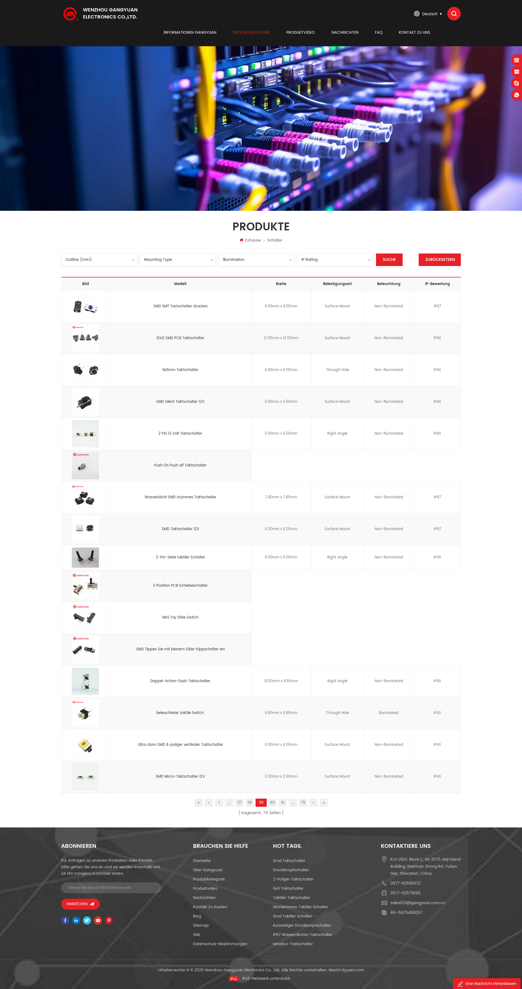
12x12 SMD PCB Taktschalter (180, 338)
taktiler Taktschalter (291, 898)
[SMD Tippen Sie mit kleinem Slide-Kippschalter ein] (85, 650)
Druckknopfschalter (291, 870)
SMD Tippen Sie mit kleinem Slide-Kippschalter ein (180, 649)
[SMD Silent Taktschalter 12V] (85, 402)
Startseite (202, 861)
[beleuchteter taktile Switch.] (85, 713)
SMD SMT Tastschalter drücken (180, 306)
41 (283, 802)
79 (303, 802)
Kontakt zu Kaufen (210, 907)
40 (272, 802)
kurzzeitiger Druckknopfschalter (302, 925)
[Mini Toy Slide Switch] (85, 618)
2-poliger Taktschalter (293, 879)
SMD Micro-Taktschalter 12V (180, 777)
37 (239, 802)
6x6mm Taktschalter (180, 370)
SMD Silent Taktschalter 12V (180, 402)
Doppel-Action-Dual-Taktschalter (180, 681)
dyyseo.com (352, 970)
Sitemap (201, 925)
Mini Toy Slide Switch (180, 617)
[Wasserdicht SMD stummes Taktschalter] (85, 497)
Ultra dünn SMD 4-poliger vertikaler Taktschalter (180, 745)
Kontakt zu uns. (415, 32)
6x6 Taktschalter (288, 888)
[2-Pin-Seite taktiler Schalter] (85, 558)
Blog (197, 916)
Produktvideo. (300, 32)
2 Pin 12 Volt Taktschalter (180, 434)
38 (249, 802)
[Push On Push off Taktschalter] (85, 466)
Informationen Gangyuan (190, 32)
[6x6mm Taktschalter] (85, 370)
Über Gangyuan (208, 870)
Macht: (346, 970)
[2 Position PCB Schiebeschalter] (85, 586)
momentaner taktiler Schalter (300, 907)
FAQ (379, 32)
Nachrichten (345, 32)
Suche (389, 259)
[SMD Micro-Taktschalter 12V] (85, 777)
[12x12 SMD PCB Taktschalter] (85, 338)
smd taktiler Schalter (292, 916)
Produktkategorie (251, 32)
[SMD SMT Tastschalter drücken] (85, 307)
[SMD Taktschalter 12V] (85, 529)
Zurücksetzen (440, 259)
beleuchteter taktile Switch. (180, 713)
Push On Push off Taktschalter (180, 465)
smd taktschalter (289, 861)
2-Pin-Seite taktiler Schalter (180, 557)
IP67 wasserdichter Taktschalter (303, 935)
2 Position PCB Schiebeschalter (180, 586)
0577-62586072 (405, 883)
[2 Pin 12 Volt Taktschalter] (85, 434)
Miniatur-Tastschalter (293, 944)
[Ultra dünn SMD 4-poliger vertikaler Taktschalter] (85, 745)
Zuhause (253, 240)
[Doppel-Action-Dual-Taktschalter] (85, 681)
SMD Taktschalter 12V (180, 529)
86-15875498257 (406, 913)
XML (196, 935)
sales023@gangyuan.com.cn (417, 903)
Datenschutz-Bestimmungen (220, 944)
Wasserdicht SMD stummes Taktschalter (180, 497)
